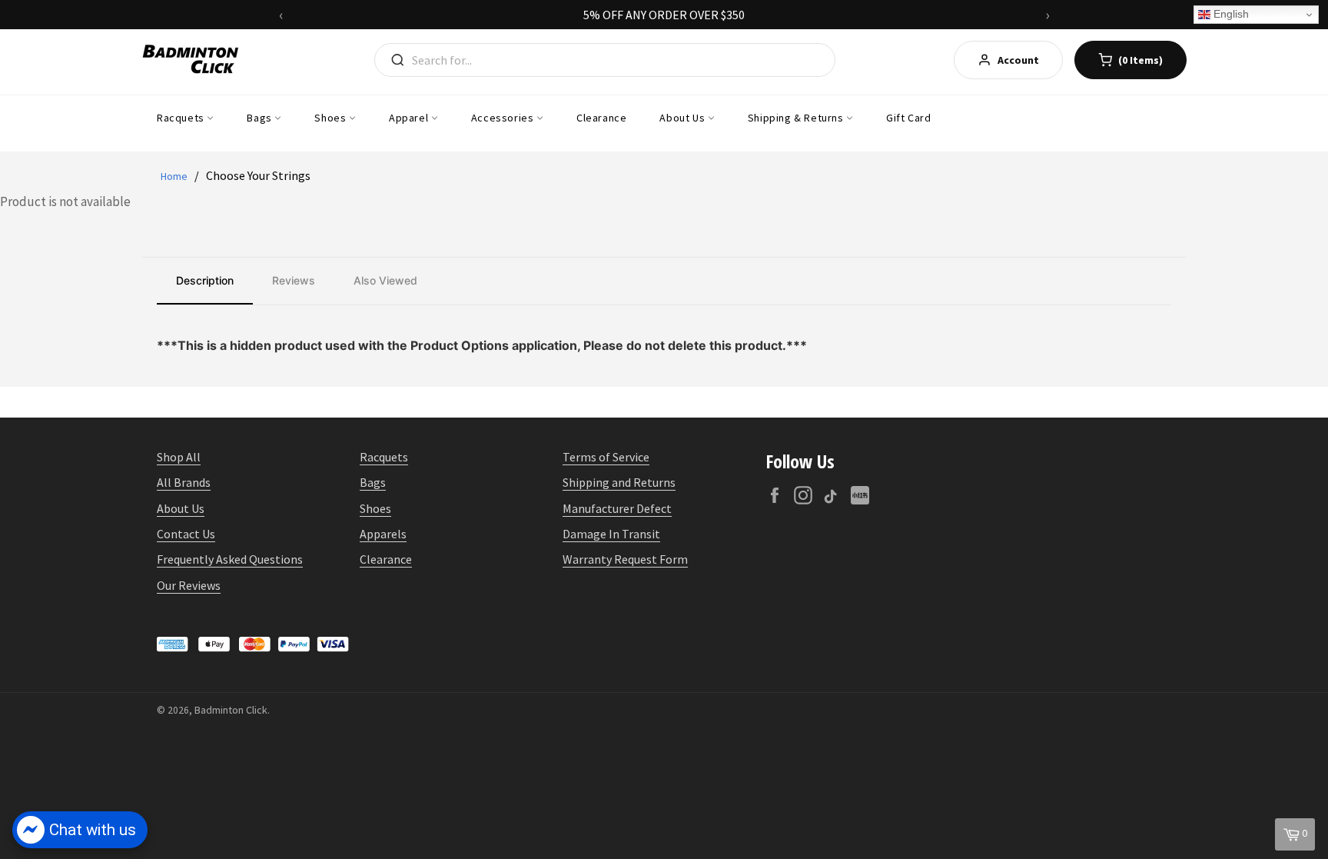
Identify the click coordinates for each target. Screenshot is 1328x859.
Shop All (179, 456)
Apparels (383, 533)
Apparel (410, 118)
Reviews (293, 280)
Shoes (331, 118)
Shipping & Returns (797, 118)
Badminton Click (230, 710)
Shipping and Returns (619, 482)
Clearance (601, 118)
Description (205, 280)
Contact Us (186, 533)
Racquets (182, 118)
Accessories (503, 118)
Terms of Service (606, 456)
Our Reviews (189, 585)
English (1229, 14)
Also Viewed (385, 280)
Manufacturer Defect (617, 508)
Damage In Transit (611, 533)
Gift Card (908, 118)
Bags (260, 118)
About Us (683, 118)
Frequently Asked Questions (230, 559)
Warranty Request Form (625, 559)
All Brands (184, 482)
